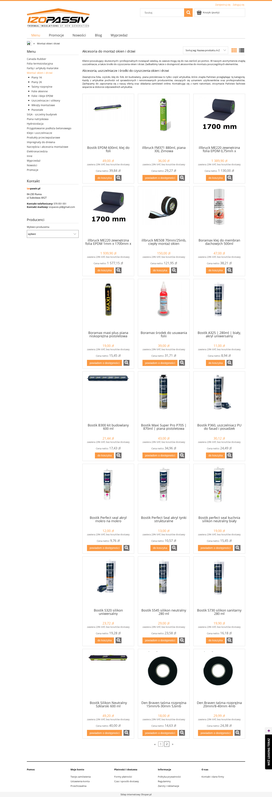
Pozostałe (37, 110)
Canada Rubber (36, 59)
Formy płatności (123, 776)
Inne (29, 156)
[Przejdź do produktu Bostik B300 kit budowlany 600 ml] (108, 397)
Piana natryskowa (37, 119)
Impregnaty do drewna (41, 142)
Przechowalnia (78, 786)
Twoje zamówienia (80, 776)
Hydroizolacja (35, 123)
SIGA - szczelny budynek (42, 114)
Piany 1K (36, 77)
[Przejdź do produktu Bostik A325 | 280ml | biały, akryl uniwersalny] (219, 304)
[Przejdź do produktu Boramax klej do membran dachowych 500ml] (219, 212)
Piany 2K (36, 82)
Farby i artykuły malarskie (42, 68)
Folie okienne (39, 91)
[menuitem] (35, 35)
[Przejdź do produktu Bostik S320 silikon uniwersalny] (108, 582)
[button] (118, 178)
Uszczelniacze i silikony (45, 100)
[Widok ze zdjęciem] (234, 50)
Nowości (32, 165)
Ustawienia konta (80, 781)
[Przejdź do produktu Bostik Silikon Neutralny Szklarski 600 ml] (108, 674)
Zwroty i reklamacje (168, 786)
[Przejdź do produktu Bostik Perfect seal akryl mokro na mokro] (108, 489)
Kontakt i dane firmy (213, 776)
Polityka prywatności (169, 776)
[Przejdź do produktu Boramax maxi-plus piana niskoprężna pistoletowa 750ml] (108, 304)
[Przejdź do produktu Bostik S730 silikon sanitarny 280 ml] (219, 582)
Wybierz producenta (38, 227)
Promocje (32, 170)
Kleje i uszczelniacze (39, 133)
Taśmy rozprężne (41, 86)
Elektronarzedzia (37, 151)
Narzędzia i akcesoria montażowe (47, 146)
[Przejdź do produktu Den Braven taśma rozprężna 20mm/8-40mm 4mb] (219, 674)
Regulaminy (164, 781)
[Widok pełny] (241, 50)
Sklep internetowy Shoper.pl (136, 794)
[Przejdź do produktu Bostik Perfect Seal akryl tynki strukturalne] (163, 489)
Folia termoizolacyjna (40, 63)
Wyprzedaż (34, 160)
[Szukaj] (188, 12)
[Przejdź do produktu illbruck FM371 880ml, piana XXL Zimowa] (163, 119)
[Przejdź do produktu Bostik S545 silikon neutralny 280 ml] (163, 582)
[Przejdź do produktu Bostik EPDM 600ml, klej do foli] (108, 119)
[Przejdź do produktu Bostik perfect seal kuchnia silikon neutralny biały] (219, 489)
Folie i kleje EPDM (42, 96)
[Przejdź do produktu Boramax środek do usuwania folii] (163, 304)
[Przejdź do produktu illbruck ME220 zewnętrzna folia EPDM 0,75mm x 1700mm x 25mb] (219, 119)
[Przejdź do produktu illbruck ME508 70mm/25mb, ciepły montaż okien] (163, 212)
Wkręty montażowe (43, 105)
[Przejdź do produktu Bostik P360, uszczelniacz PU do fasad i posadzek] (219, 397)
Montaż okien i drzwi (40, 73)
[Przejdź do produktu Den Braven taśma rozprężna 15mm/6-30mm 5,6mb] (163, 674)
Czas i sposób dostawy (126, 781)
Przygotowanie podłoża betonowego (49, 128)
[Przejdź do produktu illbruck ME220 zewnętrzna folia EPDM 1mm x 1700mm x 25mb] (108, 212)
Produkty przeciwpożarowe (43, 137)
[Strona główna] (58, 17)
